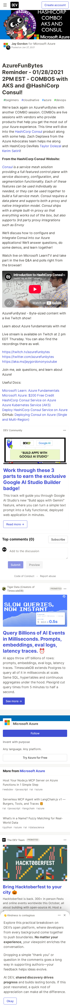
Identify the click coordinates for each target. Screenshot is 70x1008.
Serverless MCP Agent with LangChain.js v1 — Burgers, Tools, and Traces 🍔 (34, 803)
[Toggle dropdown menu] (64, 430)
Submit (15, 565)
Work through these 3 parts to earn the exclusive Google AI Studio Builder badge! (34, 479)
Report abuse (48, 576)
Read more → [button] (15, 524)
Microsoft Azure (44, 43)
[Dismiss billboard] (64, 915)
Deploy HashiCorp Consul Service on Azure (34, 410)
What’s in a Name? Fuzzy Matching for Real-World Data (32, 822)
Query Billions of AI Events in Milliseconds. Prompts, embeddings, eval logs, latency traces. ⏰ (34, 642)
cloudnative (30, 100)
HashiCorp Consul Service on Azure (29, 400)
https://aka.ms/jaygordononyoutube (29, 361)
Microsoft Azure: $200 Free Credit (28, 395)
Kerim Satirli (11, 151)
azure (46, 100)
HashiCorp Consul (28, 131)
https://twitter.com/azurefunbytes (28, 357)
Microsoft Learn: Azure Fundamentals (30, 390)
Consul (7, 167)
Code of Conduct (24, 576)
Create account (55, 5)
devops (60, 100)
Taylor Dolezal (50, 146)
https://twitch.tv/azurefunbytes (26, 352)
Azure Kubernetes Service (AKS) (26, 405)
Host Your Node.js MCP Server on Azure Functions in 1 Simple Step (30, 785)
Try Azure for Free (35, 757)
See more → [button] (14, 701)
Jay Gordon (19, 43)
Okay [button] (10, 1001)
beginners (11, 100)
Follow (35, 733)
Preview (34, 565)
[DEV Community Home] (14, 5)
